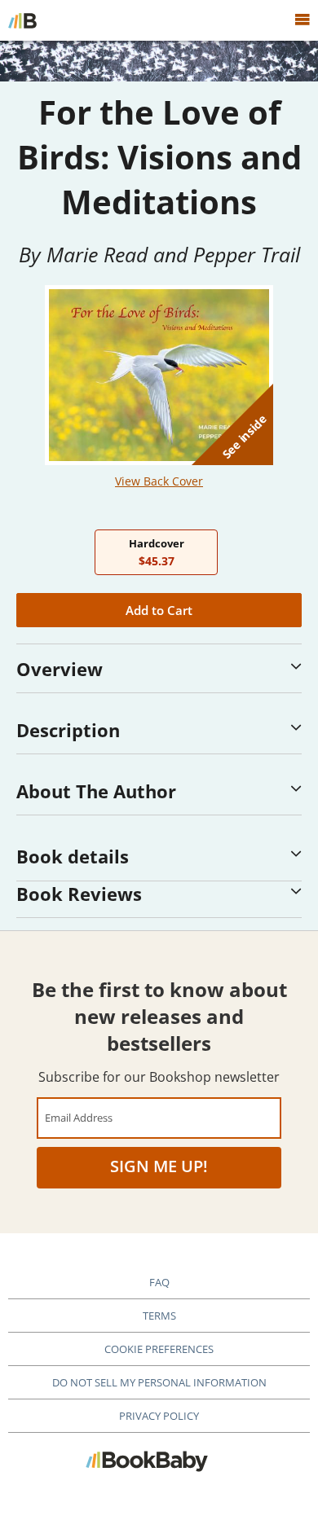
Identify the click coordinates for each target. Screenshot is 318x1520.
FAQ (159, 1282)
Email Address (79, 1117)
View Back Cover (159, 481)
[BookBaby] (22, 20)
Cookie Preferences (159, 1349)
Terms (159, 1315)
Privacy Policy (159, 1415)
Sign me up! (159, 1166)
